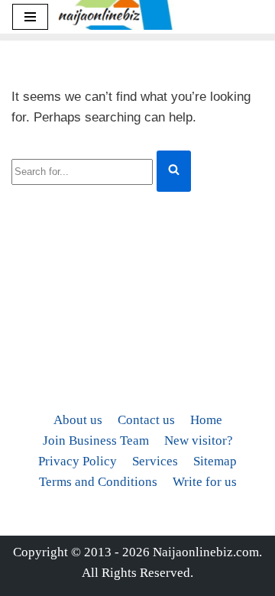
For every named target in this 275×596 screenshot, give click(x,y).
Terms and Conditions (98, 482)
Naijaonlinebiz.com (206, 552)
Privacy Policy (77, 461)
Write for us (205, 482)
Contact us (146, 420)
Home (206, 420)
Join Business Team (96, 440)
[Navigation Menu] (30, 17)
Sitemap (215, 461)
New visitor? (198, 440)
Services (155, 461)
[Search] (174, 171)
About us (77, 420)
